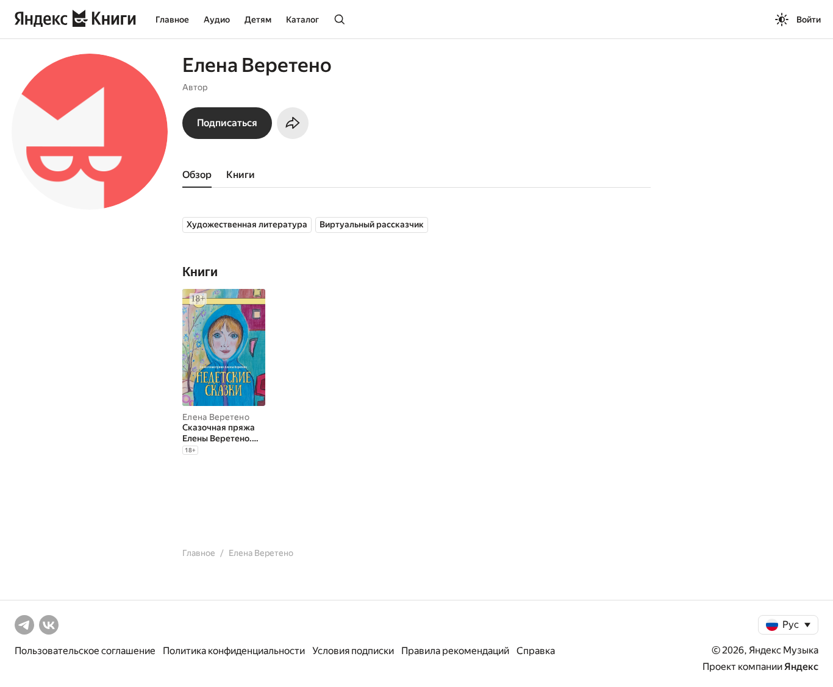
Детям (258, 19)
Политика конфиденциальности (234, 651)
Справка (536, 651)
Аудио (217, 19)
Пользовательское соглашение (85, 651)
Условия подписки (353, 651)
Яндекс (801, 666)
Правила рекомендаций (455, 651)
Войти (808, 19)
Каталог (302, 19)
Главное (172, 19)
